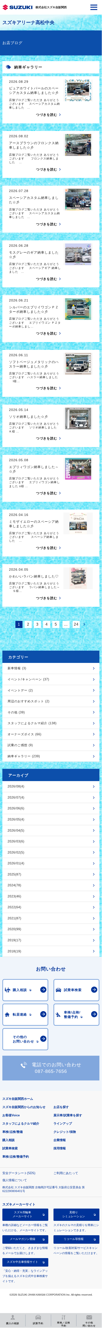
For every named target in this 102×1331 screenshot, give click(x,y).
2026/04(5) (16, 830)
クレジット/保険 (64, 1132)
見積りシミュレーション (73, 1214)
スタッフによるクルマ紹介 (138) (32, 723)
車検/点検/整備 (12, 1132)
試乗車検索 (10, 1148)
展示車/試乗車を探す (67, 1115)
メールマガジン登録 (22, 1239)
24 (76, 624)
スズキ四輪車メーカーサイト (22, 1214)
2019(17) (14, 940)
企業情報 (59, 1140)
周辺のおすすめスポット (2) (28, 701)
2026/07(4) (16, 797)
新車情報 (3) (17, 668)
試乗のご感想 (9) (20, 745)
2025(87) (14, 874)
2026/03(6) (16, 841)
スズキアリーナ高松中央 (28, 22)
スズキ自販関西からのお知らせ (23, 1107)
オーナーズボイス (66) (24, 734)
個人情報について (14, 1180)
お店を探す (61, 1107)
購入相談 (8, 1140)
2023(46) (14, 896)
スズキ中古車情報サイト (22, 1262)
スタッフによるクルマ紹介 (20, 1123)
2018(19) (14, 951)
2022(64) (14, 907)
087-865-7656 (51, 1071)
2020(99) (14, 929)
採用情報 (59, 1148)
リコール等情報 (74, 1239)
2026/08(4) (16, 786)
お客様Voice (11, 1115)
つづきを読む (46, 115)
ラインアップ (62, 1123)
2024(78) (14, 885)
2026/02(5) (16, 852)
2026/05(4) (16, 819)
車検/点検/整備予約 (15, 1156)
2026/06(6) (16, 808)
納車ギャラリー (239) (24, 756)
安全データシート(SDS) (18, 1173)
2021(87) (14, 918)
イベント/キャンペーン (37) (28, 679)
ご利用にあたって (65, 1173)
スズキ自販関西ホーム (17, 1099)
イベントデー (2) (20, 690)
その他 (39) (16, 712)
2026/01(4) (16, 863)
